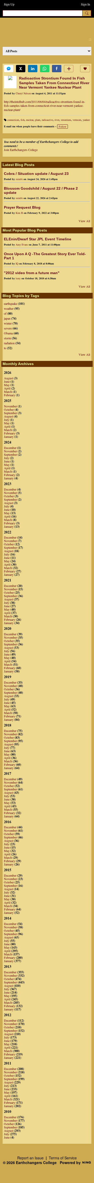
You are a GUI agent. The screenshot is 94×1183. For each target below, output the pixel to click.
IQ (17, 263)
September (10, 413)
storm (7, 338)
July (6, 420)
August (8, 378)
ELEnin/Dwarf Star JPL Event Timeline (37, 239)
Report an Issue (30, 1157)
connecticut (13, 120)
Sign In (85, 4)
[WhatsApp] (44, 68)
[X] (20, 68)
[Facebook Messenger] (8, 68)
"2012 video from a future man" (32, 273)
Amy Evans (22, 244)
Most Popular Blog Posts (25, 230)
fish (23, 120)
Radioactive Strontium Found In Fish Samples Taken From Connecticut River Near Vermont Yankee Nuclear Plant (54, 82)
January (9, 436)
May (7, 385)
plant (37, 120)
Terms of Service (63, 1157)
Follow (62, 126)
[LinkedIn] (32, 68)
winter (8, 323)
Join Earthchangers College (21, 150)
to (5, 348)
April (7, 388)
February (9, 395)
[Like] (85, 68)
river (57, 120)
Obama (8, 333)
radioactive (47, 120)
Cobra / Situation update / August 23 (36, 173)
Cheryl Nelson (23, 93)
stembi (19, 179)
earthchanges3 (47, 26)
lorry (18, 278)
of (5, 313)
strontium (66, 120)
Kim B (19, 213)
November (10, 406)
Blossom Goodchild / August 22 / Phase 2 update (41, 190)
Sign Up (9, 4)
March (8, 391)
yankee (86, 120)
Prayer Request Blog (22, 207)
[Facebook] (56, 68)
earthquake (10, 303)
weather (9, 308)
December (10, 448)
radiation (9, 343)
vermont (77, 120)
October (9, 409)
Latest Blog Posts (18, 165)
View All (84, 220)
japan (7, 318)
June (7, 381)
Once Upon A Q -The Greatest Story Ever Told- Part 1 (45, 256)
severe (8, 328)
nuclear (29, 120)
